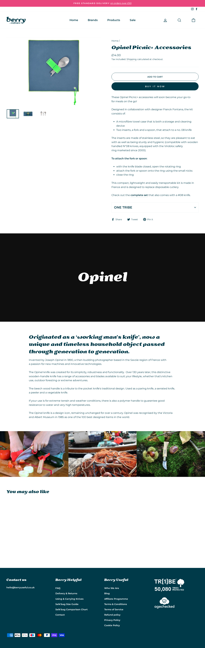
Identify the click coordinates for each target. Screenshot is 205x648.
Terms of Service (113, 609)
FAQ (57, 588)
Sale (133, 20)
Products (113, 20)
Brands (93, 20)
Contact (60, 614)
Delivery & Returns (66, 593)
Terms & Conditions (115, 604)
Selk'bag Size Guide (66, 604)
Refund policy (112, 614)
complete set (139, 195)
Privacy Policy (112, 620)
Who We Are (111, 588)
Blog (107, 593)
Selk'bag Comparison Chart (71, 609)
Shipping (132, 59)
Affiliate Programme (116, 599)
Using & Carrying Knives (69, 599)
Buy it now (155, 86)
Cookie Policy (112, 625)
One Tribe (123, 207)
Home (74, 20)
